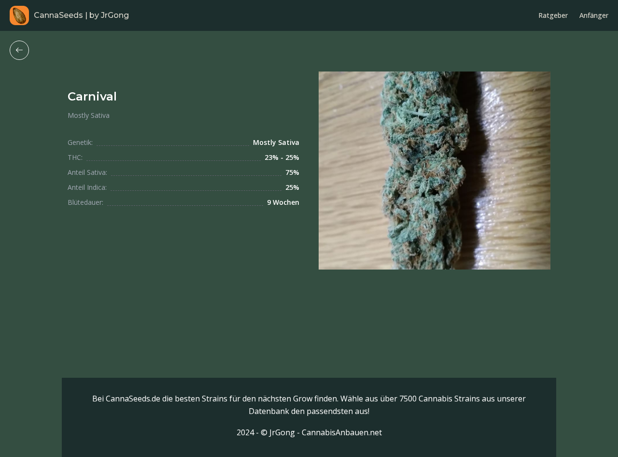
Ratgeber (553, 15)
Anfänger (593, 15)
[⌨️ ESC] (19, 50)
